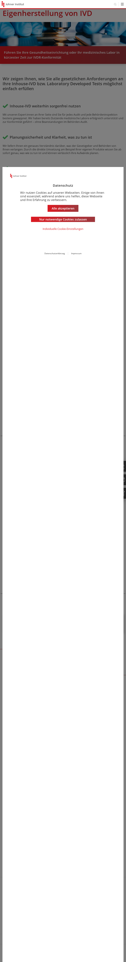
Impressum (76, 253)
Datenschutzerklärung (54, 253)
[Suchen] (115, 4)
